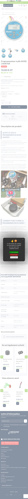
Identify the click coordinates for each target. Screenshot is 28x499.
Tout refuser (14, 254)
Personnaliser (14, 257)
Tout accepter (14, 252)
